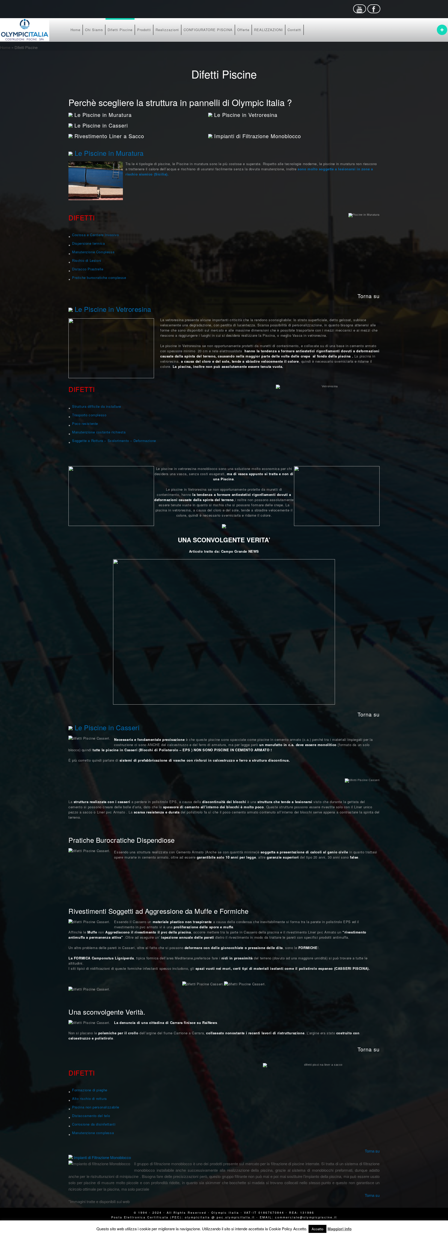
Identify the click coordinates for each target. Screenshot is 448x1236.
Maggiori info (339, 1229)
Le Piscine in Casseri (101, 125)
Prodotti (144, 29)
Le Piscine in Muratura (103, 114)
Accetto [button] (317, 1228)
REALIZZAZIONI (268, 29)
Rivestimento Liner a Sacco (109, 136)
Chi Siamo (94, 29)
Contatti (294, 29)
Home (75, 29)
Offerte (243, 29)
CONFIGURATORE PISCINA (208, 29)
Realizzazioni (167, 29)
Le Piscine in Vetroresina (245, 114)
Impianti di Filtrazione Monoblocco (257, 136)
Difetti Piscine (120, 29)
